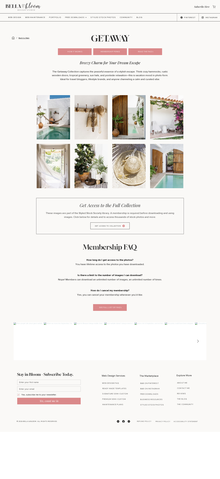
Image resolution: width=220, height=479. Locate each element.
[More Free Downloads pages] (86, 17)
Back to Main (24, 38)
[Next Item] (198, 341)
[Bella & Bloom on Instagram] (129, 421)
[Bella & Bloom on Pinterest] (118, 421)
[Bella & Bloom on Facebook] (123, 421)
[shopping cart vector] (214, 7)
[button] (202, 6)
